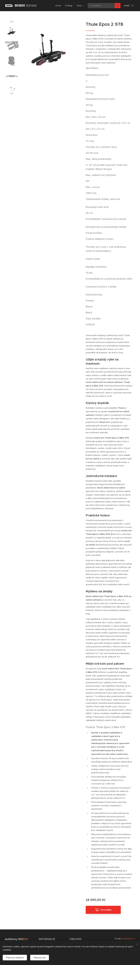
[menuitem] (59, 5)
